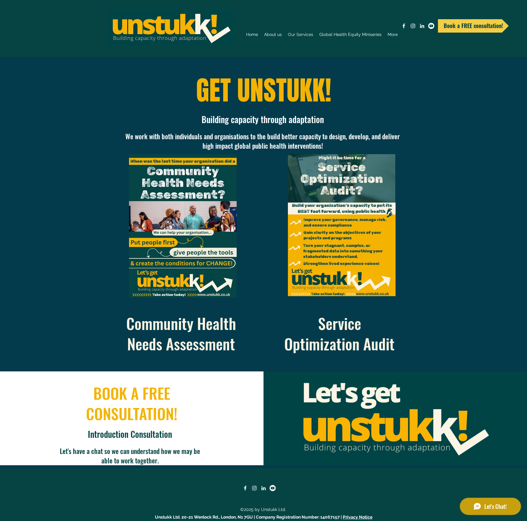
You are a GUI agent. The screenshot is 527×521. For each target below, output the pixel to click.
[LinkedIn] (422, 26)
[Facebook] (404, 26)
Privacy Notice (357, 517)
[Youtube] (431, 26)
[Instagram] (413, 26)
